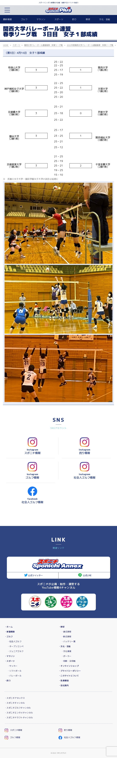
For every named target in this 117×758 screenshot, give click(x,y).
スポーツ (58, 19)
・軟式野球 (66, 636)
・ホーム (9, 626)
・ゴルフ (9, 636)
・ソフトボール (14, 670)
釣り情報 (68, 730)
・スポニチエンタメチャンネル (19, 712)
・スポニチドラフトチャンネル (19, 717)
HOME (5, 45)
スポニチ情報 (16, 730)
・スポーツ (10, 661)
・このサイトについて (68, 675)
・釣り (8, 680)
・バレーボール (14, 675)
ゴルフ (24, 19)
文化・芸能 (104, 19)
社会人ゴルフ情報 (72, 737)
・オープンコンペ (15, 646)
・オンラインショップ (68, 666)
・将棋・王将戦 (68, 661)
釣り (74, 19)
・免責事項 (63, 680)
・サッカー (12, 666)
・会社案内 (63, 685)
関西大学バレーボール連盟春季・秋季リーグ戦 (43, 45)
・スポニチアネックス (15, 698)
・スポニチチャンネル (15, 702)
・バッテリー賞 (68, 641)
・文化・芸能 (64, 646)
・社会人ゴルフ (14, 641)
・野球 (61, 626)
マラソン (41, 19)
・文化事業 (66, 651)
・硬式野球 (66, 631)
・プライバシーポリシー (69, 670)
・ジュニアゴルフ (15, 651)
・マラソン (10, 656)
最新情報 (7, 19)
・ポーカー (66, 656)
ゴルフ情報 (15, 737)
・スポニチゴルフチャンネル (18, 707)
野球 (88, 19)
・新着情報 (10, 631)
